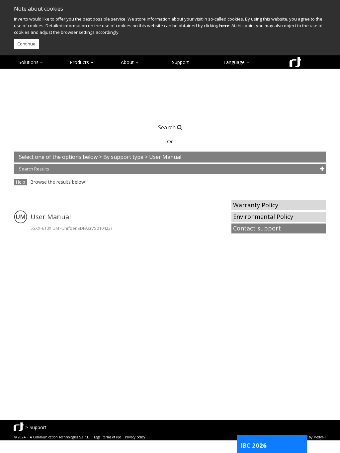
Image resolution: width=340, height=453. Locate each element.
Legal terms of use (107, 437)
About (128, 62)
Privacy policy (135, 437)
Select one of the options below (59, 157)
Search (167, 127)
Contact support (257, 228)
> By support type (122, 157)
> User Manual (163, 157)
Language (234, 62)
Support (180, 62)
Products (80, 62)
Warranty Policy (255, 205)
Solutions (29, 62)
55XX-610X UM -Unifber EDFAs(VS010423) (71, 228)
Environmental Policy (263, 217)
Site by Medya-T (314, 437)
